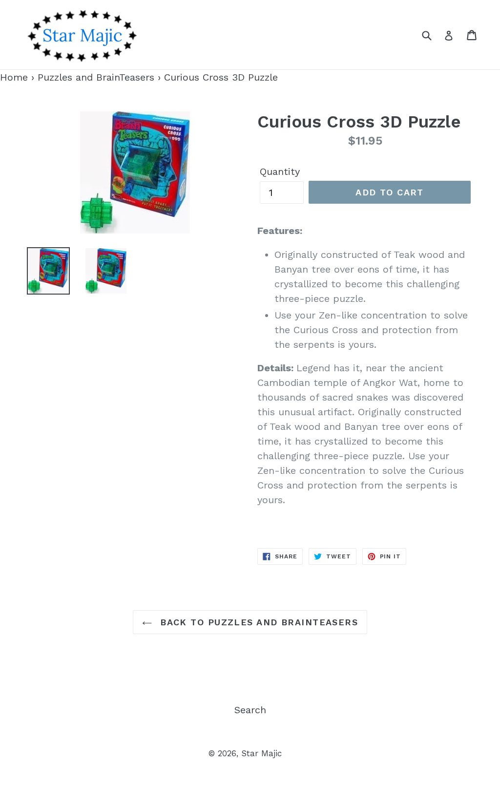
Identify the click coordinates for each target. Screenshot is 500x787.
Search (250, 710)
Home (14, 77)
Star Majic (261, 753)
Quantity (280, 171)
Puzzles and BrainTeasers (96, 77)
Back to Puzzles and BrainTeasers (257, 622)
